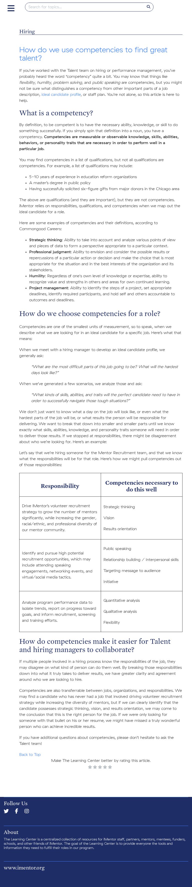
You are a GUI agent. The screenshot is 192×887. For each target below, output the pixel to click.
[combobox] (84, 7)
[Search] (148, 7)
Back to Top (30, 755)
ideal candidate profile (61, 95)
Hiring (27, 31)
